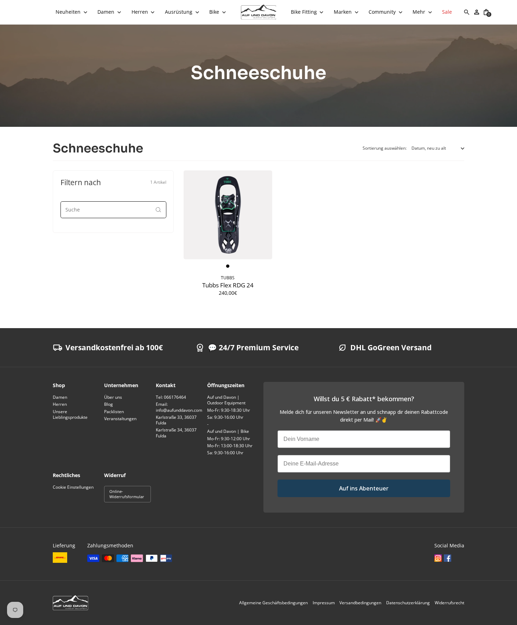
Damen (60, 397)
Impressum (324, 603)
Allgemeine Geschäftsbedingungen (273, 603)
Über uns (113, 397)
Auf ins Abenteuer (364, 488)
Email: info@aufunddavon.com (179, 407)
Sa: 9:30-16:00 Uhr (225, 417)
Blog (108, 404)
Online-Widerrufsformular (126, 494)
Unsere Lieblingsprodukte (70, 414)
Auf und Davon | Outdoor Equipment (226, 400)
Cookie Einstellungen (73, 487)
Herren (60, 404)
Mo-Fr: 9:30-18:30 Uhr (228, 410)
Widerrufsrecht (449, 603)
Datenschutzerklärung (408, 603)
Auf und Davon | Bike (228, 431)
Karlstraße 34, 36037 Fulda (176, 432)
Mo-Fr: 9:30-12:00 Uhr (228, 439)
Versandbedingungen (360, 603)
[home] (258, 12)
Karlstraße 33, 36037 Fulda (176, 420)
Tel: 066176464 (171, 397)
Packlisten (114, 412)
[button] (71, 12)
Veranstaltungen (120, 419)
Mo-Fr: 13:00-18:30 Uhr (230, 446)
